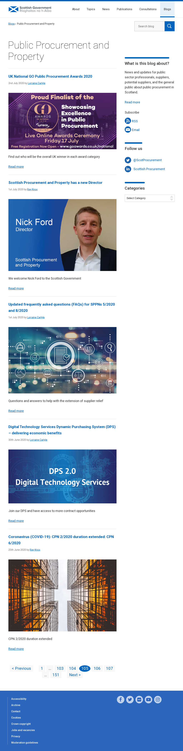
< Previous (21, 668)
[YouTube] (148, 699)
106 (97, 668)
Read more (16, 167)
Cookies (16, 717)
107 (109, 668)
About (76, 9)
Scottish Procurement (149, 169)
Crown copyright (21, 723)
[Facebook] (120, 699)
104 (72, 668)
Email (136, 130)
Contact (15, 711)
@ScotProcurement (147, 160)
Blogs (167, 9)
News (106, 9)
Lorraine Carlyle (36, 83)
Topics (91, 9)
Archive (15, 705)
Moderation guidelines (24, 742)
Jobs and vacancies (23, 730)
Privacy (15, 736)
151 (55, 674)
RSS (135, 121)
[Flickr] (139, 699)
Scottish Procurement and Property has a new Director (55, 182)
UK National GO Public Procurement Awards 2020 (50, 76)
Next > (75, 674)
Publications (124, 9)
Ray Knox (32, 189)
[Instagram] (158, 699)
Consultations (148, 9)
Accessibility (18, 698)
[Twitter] (130, 699)
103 (60, 668)
